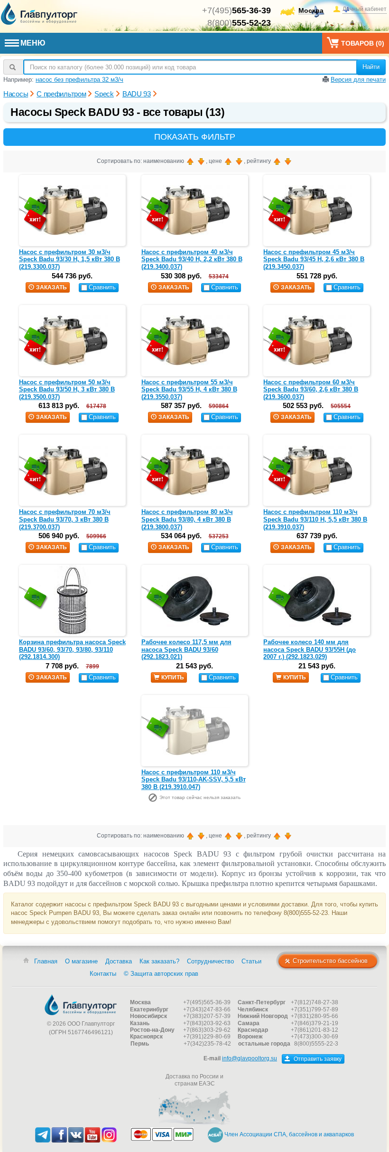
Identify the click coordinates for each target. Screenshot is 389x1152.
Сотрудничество (210, 961)
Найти (371, 66)
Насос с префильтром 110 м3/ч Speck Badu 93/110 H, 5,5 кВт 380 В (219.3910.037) (315, 519)
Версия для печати (358, 79)
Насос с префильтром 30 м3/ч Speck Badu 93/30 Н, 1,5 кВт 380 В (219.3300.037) (69, 259)
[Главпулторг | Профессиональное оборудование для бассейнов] (39, 13)
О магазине (81, 961)
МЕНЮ (33, 43)
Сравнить (102, 287)
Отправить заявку (317, 1059)
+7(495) (236, 10)
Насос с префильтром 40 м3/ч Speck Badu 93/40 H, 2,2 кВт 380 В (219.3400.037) (191, 259)
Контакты (103, 973)
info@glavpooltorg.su (249, 1058)
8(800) (239, 23)
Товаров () (362, 43)
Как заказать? (159, 961)
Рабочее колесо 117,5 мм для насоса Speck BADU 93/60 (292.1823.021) (186, 649)
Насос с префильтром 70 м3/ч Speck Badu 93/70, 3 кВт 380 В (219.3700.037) (65, 519)
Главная (45, 961)
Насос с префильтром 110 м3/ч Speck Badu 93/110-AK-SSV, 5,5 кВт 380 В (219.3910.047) (193, 779)
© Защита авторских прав (161, 973)
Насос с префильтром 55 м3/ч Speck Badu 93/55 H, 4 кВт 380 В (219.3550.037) (189, 389)
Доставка (118, 961)
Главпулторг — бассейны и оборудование (81, 1004)
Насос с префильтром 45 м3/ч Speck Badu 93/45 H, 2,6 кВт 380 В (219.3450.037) (313, 259)
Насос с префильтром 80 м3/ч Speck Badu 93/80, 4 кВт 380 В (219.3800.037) (187, 519)
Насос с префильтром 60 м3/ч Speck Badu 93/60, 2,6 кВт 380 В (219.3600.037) (310, 389)
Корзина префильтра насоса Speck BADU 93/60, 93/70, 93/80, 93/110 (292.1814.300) (72, 649)
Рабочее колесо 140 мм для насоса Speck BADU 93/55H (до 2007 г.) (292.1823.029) (309, 649)
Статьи (251, 961)
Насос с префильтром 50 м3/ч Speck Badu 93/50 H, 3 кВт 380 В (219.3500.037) (67, 389)
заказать (51, 287)
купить (172, 677)
